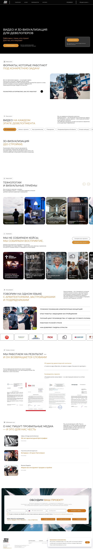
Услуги (26, 2)
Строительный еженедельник (29, 450)
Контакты (45, 2)
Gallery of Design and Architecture (30, 436)
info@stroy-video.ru (30, 543)
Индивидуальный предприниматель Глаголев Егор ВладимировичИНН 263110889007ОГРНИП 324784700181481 (22, 546)
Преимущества (35, 2)
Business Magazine (26, 465)
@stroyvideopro (44, 543)
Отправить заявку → (77, 510)
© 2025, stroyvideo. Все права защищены (7, 546)
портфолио (18, 2)
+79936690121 (69, 2)
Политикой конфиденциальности (63, 514)
